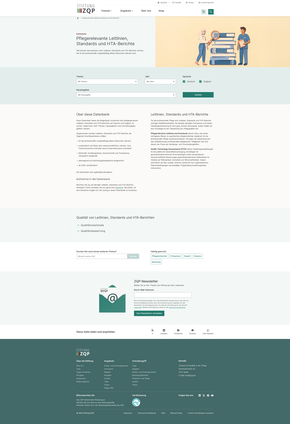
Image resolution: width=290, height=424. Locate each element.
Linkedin (163, 333)
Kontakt (178, 3)
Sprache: (163, 3)
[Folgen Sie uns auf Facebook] (208, 395)
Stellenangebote (82, 382)
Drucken (192, 333)
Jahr (147, 76)
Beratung (156, 262)
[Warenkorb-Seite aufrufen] (203, 11)
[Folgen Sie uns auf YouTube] (212, 395)
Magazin (107, 372)
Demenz (197, 256)
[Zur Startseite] (86, 8)
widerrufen (138, 307)
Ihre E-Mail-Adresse (144, 290)
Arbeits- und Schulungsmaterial (116, 366)
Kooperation (81, 378)
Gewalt (187, 256)
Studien (107, 378)
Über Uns (146, 10)
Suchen (198, 95)
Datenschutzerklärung (177, 307)
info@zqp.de (190, 375)
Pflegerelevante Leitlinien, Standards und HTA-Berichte (100, 18)
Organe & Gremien (83, 372)
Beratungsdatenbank (140, 375)
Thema (79, 76)
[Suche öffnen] (211, 11)
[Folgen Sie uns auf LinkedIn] (199, 395)
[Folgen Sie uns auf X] (203, 395)
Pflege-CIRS (109, 388)
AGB (163, 413)
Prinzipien (80, 375)
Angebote (127, 10)
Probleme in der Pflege (141, 378)
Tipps (106, 382)
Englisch (207, 81)
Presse (191, 3)
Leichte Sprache (207, 3)
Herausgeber (82, 90)
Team (78, 369)
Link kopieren (208, 333)
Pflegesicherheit (159, 256)
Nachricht (119, 187)
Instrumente (108, 369)
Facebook (178, 333)
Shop (161, 10)
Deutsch (191, 81)
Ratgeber (107, 375)
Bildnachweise (176, 413)
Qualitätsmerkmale (92, 225)
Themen (107, 10)
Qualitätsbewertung (93, 230)
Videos (106, 385)
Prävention (175, 256)
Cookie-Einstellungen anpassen (201, 413)
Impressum (127, 413)
